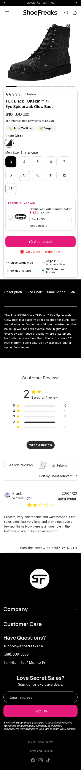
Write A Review (40, 445)
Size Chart (31, 152)
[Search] (66, 13)
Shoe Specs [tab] (56, 292)
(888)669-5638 (16, 654)
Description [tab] (13, 292)
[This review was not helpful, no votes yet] (72, 548)
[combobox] (58, 476)
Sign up (40, 711)
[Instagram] (40, 760)
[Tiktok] (48, 760)
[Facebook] (32, 760)
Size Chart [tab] (35, 292)
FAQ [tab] (72, 292)
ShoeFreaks (45, 742)
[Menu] (7, 13)
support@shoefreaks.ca (23, 646)
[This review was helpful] (63, 548)
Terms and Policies (40, 750)
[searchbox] (21, 465)
